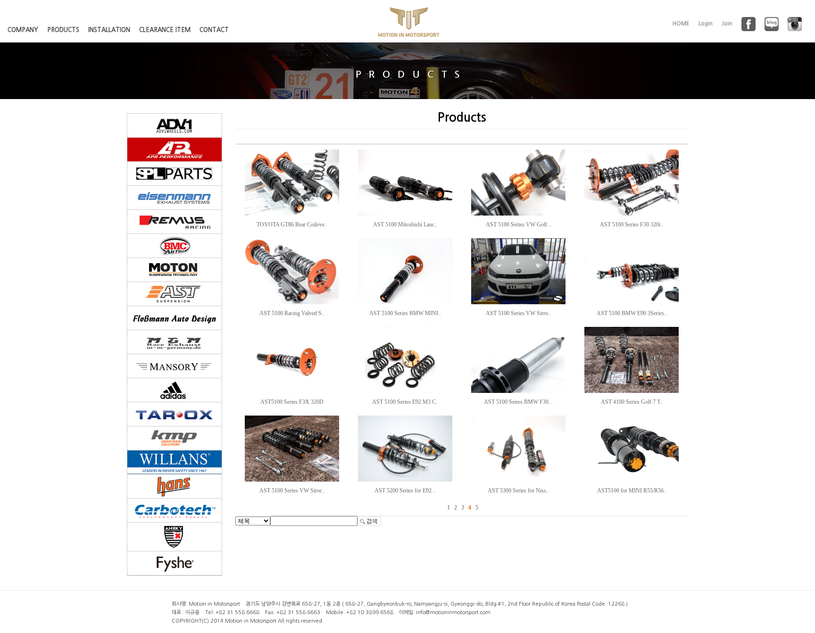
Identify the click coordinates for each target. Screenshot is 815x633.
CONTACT (214, 30)
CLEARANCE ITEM (165, 30)
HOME (681, 23)
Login (706, 23)
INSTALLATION (109, 30)
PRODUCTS (63, 30)
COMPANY (23, 30)
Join (727, 23)
